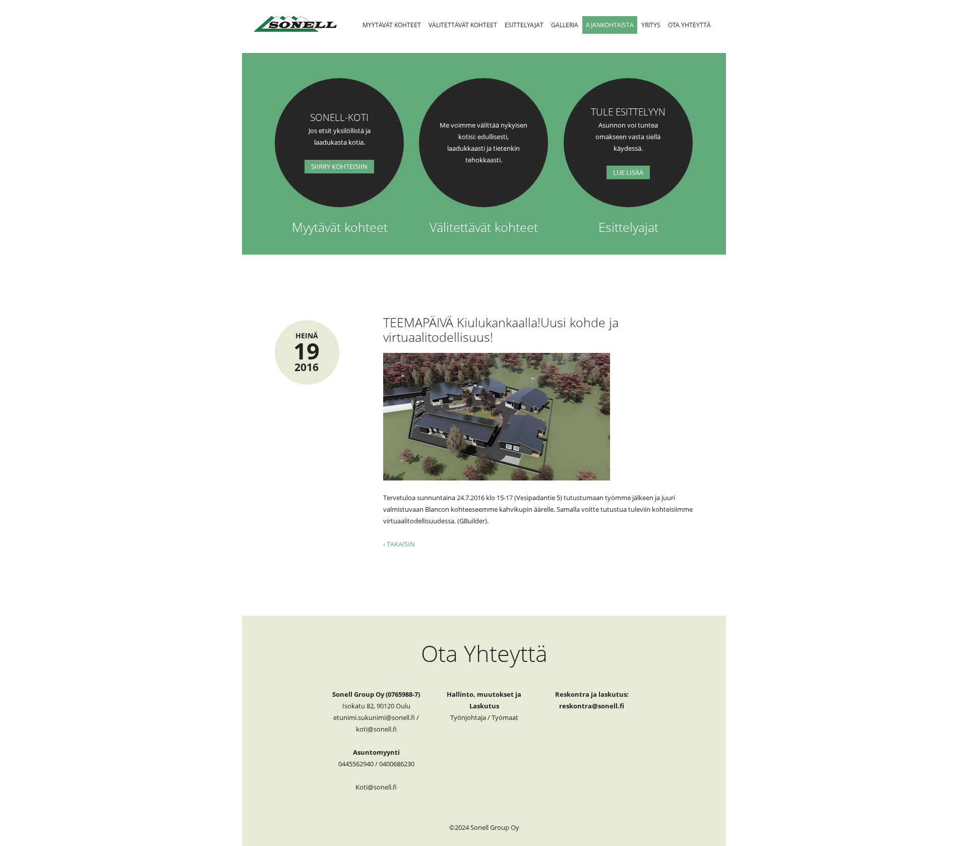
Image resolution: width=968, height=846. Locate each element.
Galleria (564, 25)
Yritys (650, 25)
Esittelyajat (524, 25)
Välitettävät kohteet (463, 25)
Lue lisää (628, 171)
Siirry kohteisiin (339, 166)
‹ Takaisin (399, 544)
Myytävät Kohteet (391, 25)
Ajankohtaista (610, 25)
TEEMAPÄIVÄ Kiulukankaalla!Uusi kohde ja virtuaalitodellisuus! (501, 329)
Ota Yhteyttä (689, 25)
